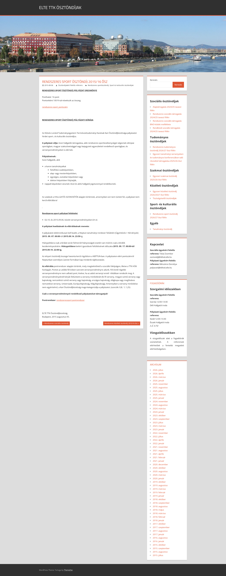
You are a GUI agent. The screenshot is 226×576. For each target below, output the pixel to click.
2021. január (158, 461)
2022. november (160, 433)
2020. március (159, 475)
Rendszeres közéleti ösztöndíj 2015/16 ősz (121, 323)
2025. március (159, 394)
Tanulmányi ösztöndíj (162, 229)
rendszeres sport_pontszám (55, 107)
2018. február (159, 516)
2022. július (158, 436)
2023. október (159, 415)
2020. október (159, 467)
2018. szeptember (161, 503)
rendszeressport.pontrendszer (70, 300)
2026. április (158, 373)
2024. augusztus (160, 405)
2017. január (158, 534)
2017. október (159, 523)
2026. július (158, 370)
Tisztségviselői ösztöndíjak (165, 198)
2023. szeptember (161, 419)
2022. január (158, 443)
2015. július (158, 555)
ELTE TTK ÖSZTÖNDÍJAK (60, 7)
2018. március (159, 513)
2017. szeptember (161, 527)
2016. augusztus (160, 537)
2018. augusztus (160, 506)
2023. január (158, 429)
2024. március (159, 408)
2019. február (159, 492)
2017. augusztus (160, 530)
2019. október (159, 481)
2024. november (160, 401)
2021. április (158, 454)
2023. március (159, 426)
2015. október (159, 544)
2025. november (160, 384)
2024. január (158, 412)
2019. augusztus (160, 485)
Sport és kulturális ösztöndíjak (121, 85)
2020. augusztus (160, 471)
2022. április (158, 440)
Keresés (153, 80)
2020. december (160, 464)
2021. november (160, 447)
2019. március (159, 489)
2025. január (158, 398)
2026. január (158, 380)
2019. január (158, 495)
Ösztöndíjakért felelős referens (70, 85)
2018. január (158, 520)
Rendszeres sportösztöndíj (98, 85)
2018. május (158, 509)
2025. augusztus (160, 387)
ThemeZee (68, 570)
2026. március (159, 377)
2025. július (158, 391)
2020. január (158, 478)
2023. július (158, 422)
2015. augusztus (160, 551)
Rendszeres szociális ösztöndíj (56, 323)
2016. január (158, 541)
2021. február (159, 457)
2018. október (159, 499)
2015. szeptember (161, 548)
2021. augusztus (160, 450)
